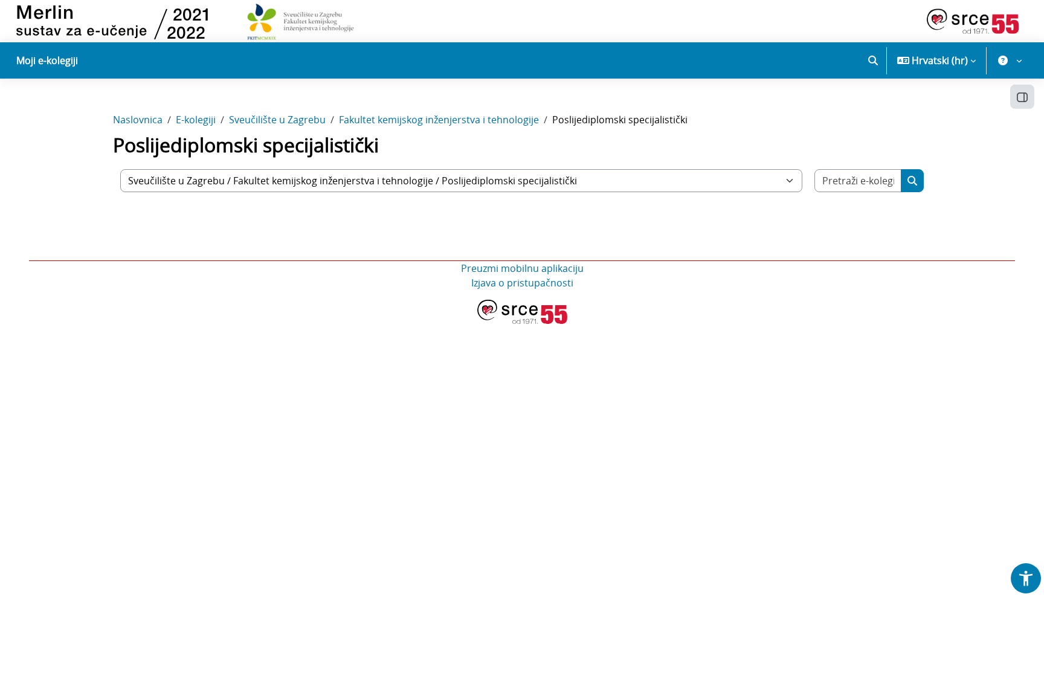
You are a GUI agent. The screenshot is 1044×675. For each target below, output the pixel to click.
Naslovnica (138, 119)
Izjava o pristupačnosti (522, 282)
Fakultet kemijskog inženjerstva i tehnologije (439, 119)
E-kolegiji (196, 119)
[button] (873, 60)
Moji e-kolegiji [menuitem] (47, 60)
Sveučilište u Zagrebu (277, 119)
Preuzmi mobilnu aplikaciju (522, 268)
